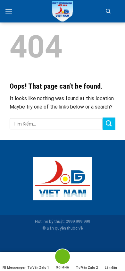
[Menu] (9, 11)
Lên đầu (111, 267)
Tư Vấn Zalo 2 (87, 267)
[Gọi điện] (62, 258)
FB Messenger (14, 267)
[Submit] (109, 124)
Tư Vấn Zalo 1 (38, 267)
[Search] (108, 11)
